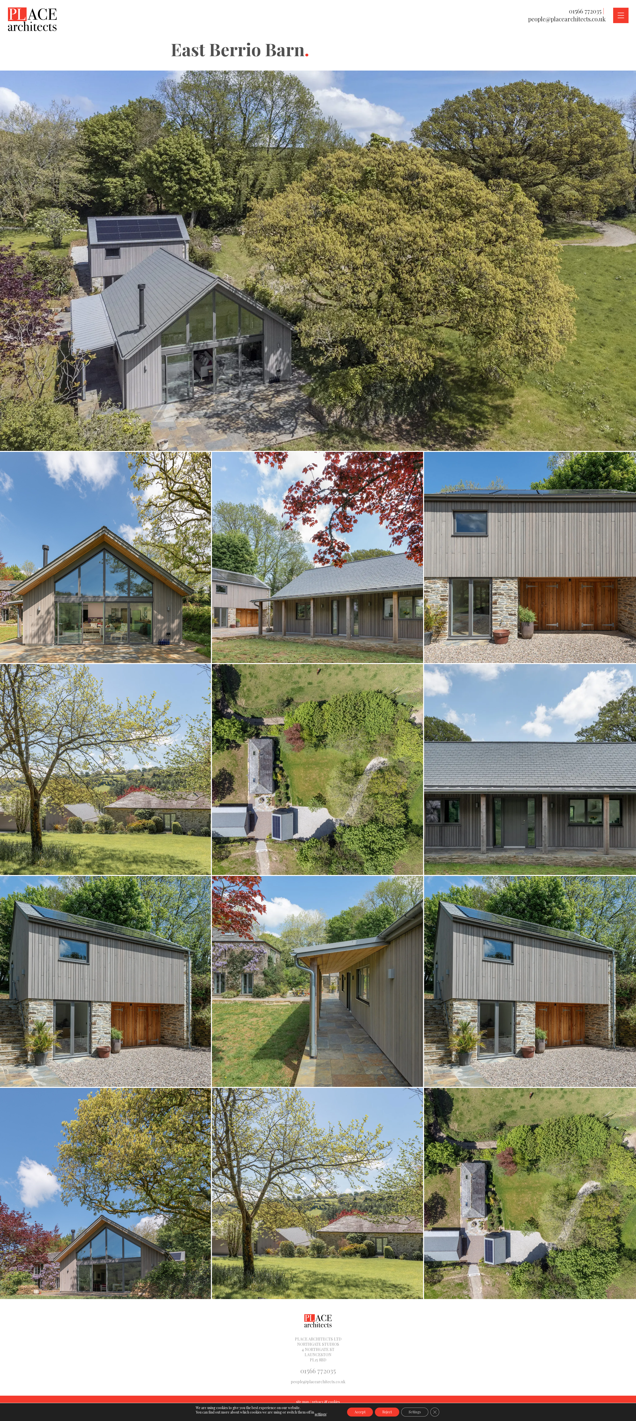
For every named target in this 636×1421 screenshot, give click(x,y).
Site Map (302, 1401)
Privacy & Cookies (326, 1401)
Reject (387, 1412)
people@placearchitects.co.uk (567, 19)
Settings (415, 1412)
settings (320, 1414)
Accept (360, 1412)
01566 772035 (585, 11)
